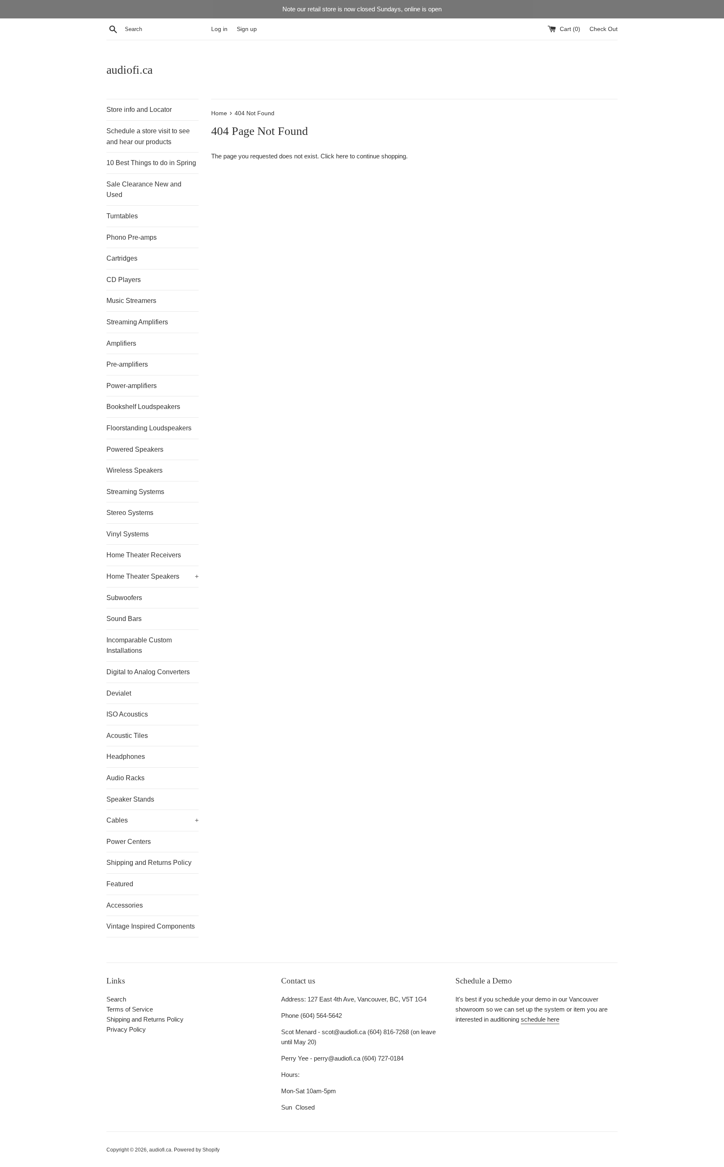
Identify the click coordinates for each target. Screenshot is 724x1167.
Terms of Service (129, 1009)
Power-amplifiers (131, 385)
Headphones (125, 756)
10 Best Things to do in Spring (151, 162)
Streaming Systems (135, 491)
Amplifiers (121, 343)
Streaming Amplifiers (137, 322)
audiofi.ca (129, 69)
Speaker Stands (130, 799)
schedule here (540, 1019)
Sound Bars (124, 618)
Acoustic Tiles (127, 735)
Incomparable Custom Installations (139, 646)
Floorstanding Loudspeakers (148, 428)
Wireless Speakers (134, 470)
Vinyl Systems (127, 534)
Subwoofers (124, 597)
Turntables (122, 216)
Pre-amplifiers (127, 364)
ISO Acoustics (127, 714)
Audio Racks (125, 777)
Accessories (124, 905)
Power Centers (128, 841)
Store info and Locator (139, 109)
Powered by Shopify (197, 1150)
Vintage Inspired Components (150, 926)
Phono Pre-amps (131, 237)
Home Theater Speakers (152, 576)
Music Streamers (131, 300)
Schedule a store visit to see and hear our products (148, 136)
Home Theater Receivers (143, 555)
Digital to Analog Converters (148, 671)
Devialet (118, 693)
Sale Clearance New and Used (143, 190)
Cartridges (121, 258)
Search (116, 999)
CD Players (123, 279)
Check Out (604, 29)
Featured (119, 884)
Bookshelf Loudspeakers (143, 406)
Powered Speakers (134, 449)
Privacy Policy (126, 1029)
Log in (219, 29)
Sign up (247, 29)
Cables (152, 820)
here (342, 156)
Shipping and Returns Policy (148, 862)
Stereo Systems (129, 512)
